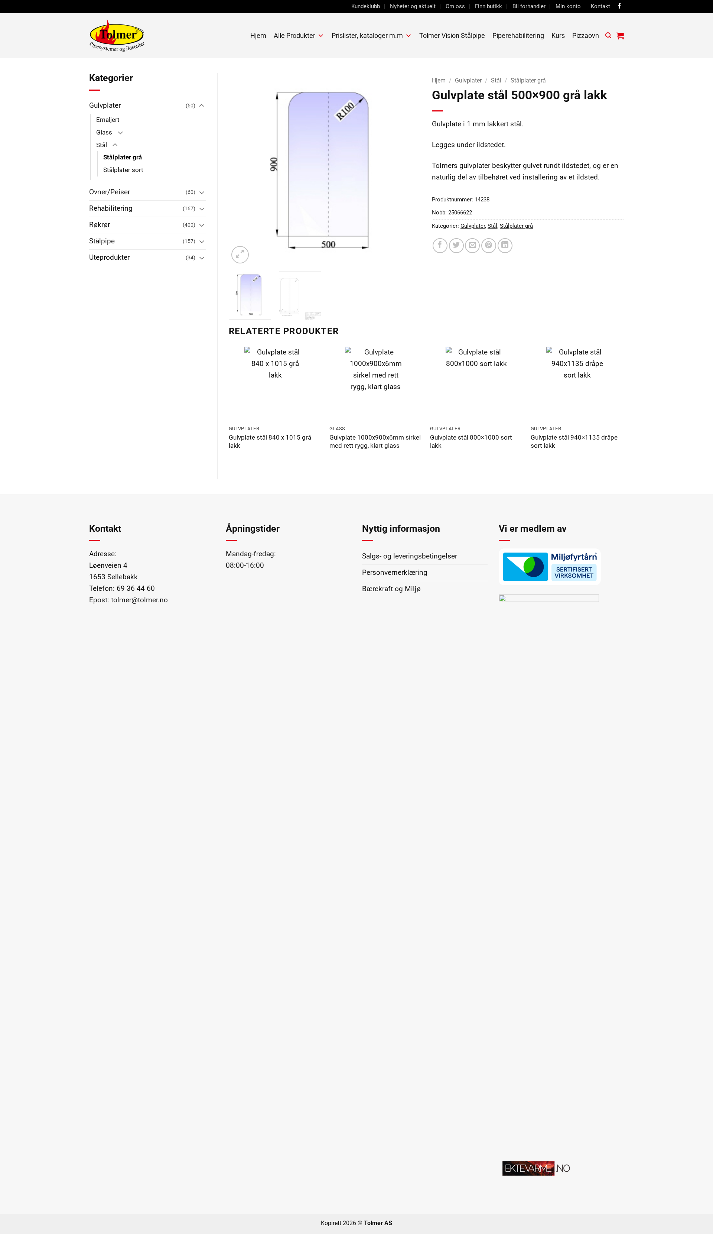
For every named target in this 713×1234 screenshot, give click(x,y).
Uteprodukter (109, 257)
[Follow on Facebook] (619, 6)
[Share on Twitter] (456, 245)
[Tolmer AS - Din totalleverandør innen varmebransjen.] (144, 35)
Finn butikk (488, 6)
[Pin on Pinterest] (488, 245)
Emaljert (108, 119)
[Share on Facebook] (440, 245)
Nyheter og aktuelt (413, 6)
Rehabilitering (111, 208)
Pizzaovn (585, 35)
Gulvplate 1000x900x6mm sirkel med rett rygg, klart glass (375, 442)
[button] (608, 35)
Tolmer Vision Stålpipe (452, 35)
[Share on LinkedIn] (505, 245)
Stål (101, 145)
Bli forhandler (529, 6)
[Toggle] (201, 105)
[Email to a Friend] (472, 245)
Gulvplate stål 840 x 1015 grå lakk (270, 442)
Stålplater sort (123, 170)
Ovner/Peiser (109, 192)
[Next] (407, 169)
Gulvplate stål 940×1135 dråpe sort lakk (574, 442)
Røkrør (99, 224)
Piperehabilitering (518, 35)
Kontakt (600, 6)
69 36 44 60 (136, 588)
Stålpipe (102, 241)
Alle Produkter (294, 35)
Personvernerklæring (394, 572)
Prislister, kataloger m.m (367, 35)
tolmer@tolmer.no (139, 600)
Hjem (258, 35)
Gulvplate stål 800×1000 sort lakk (471, 442)
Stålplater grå (122, 157)
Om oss (455, 6)
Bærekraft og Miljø (391, 588)
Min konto (568, 6)
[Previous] (242, 169)
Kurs (558, 35)
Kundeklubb (365, 6)
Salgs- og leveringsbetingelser (409, 556)
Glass (104, 132)
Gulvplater (105, 105)
